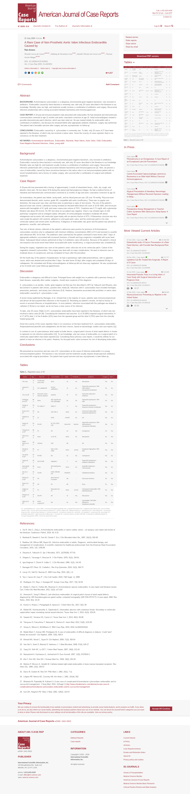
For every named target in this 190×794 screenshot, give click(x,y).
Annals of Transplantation (133, 773)
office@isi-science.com (32, 775)
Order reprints (131, 40)
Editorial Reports (77, 738)
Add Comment (112, 84)
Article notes (44, 68)
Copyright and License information (63, 68)
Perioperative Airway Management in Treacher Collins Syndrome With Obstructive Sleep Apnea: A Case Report (147, 211)
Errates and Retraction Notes (134, 752)
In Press (127, 742)
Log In (157, 26)
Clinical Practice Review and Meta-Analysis (140, 787)
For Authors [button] (60, 26)
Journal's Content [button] (41, 26)
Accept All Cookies (161, 709)
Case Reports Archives (132, 749)
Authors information (31, 68)
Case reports (75, 742)
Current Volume (129, 738)
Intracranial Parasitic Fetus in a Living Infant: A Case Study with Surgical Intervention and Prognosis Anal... (146, 277)
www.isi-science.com (30, 777)
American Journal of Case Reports (137, 780)
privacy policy (107, 712)
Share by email (132, 47)
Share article (131, 44)
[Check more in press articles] (167, 223)
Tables (128, 62)
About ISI (127, 756)
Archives (127, 745)
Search (167, 26)
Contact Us (167, 17)
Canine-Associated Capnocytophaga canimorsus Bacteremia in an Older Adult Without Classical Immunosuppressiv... (146, 176)
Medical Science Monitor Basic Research (139, 784)
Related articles (132, 37)
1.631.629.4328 (166, 11)
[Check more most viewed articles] (167, 309)
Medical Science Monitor (133, 776)
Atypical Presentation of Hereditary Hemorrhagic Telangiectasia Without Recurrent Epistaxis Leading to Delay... (147, 194)
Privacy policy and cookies (134, 760)
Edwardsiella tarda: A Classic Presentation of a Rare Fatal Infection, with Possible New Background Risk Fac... (148, 245)
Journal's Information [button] (81, 26)
